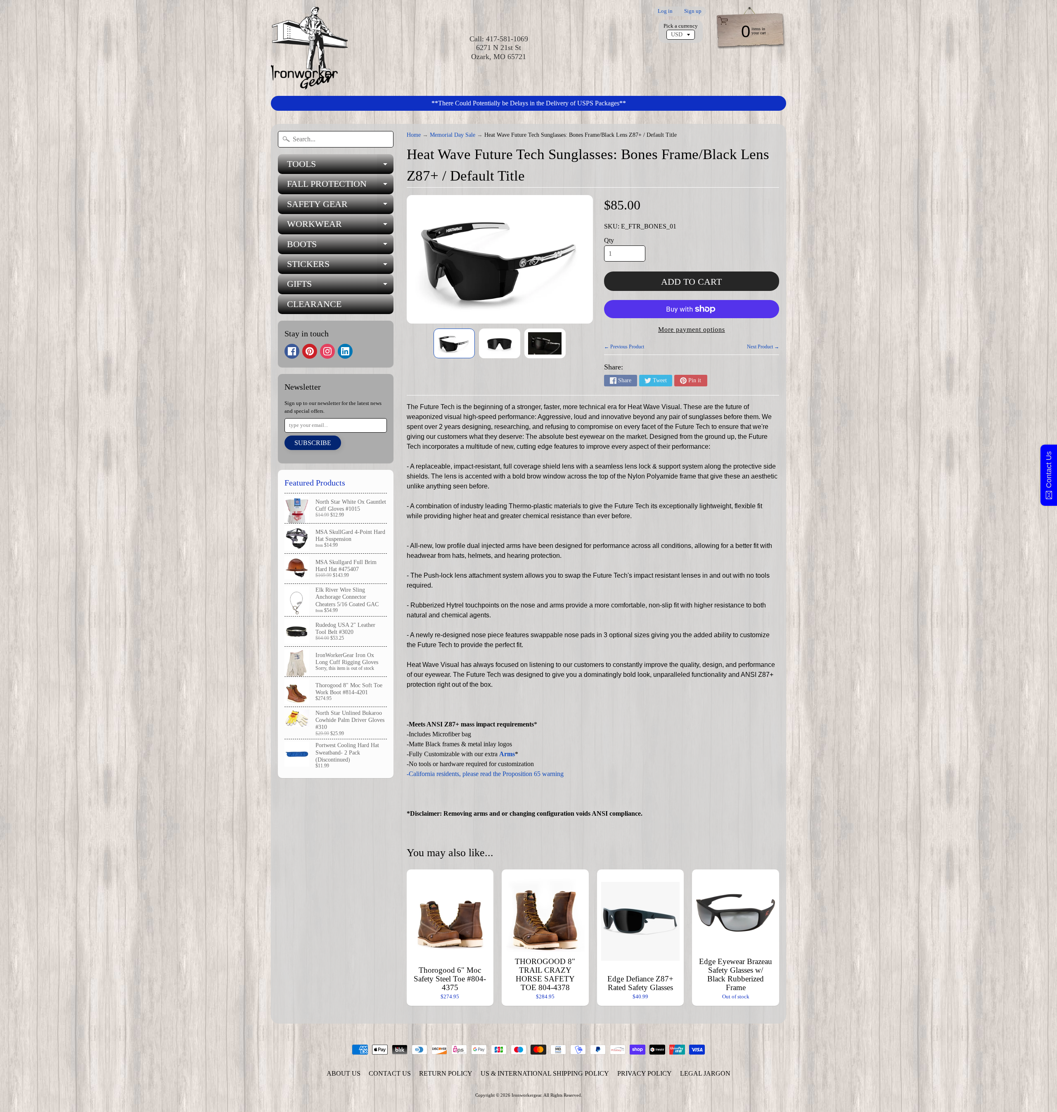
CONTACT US (390, 1073)
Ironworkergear (526, 1095)
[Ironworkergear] (309, 48)
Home (414, 135)
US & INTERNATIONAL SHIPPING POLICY (545, 1073)
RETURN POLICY (445, 1073)
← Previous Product (624, 347)
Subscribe (312, 442)
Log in (665, 11)
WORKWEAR (340, 226)
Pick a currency (681, 26)
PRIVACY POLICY (644, 1073)
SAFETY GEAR (340, 206)
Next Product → (763, 347)
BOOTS (340, 246)
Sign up (693, 11)
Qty (609, 240)
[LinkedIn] (345, 351)
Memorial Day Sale (452, 135)
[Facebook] (291, 351)
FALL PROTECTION (340, 186)
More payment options (691, 329)
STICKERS (340, 266)
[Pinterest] (309, 351)
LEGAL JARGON (705, 1073)
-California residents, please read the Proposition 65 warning (485, 773)
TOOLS (340, 166)
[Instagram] (327, 351)
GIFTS (340, 286)
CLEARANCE (314, 304)
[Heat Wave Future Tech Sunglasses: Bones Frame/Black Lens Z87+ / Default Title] (454, 343)
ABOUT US (343, 1073)
